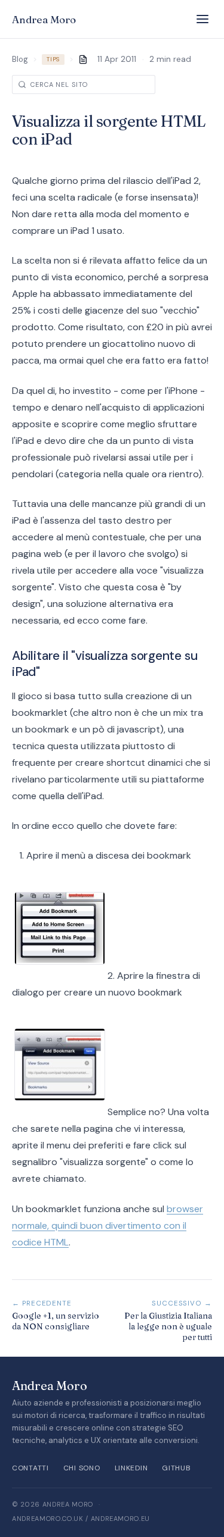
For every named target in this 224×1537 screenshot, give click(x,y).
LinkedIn (131, 1468)
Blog (20, 59)
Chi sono (81, 1468)
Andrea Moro (44, 19)
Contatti (30, 1468)
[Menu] (202, 19)
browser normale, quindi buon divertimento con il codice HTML (107, 1225)
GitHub (176, 1468)
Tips (53, 59)
